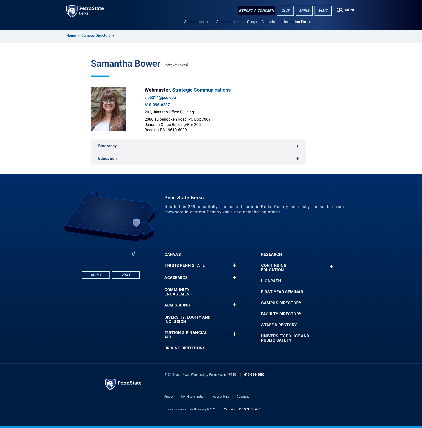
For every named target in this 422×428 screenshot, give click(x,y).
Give (285, 11)
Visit (323, 11)
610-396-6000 (254, 375)
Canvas (172, 254)
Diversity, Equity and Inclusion (187, 319)
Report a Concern (256, 10)
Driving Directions (185, 348)
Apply (304, 11)
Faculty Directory (281, 314)
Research (271, 254)
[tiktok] (134, 253)
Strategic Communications (201, 90)
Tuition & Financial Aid (185, 334)
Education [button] (107, 158)
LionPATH (271, 281)
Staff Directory (279, 325)
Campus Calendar (261, 21)
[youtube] (111, 253)
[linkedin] (99, 253)
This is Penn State (184, 265)
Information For (294, 21)
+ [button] (234, 265)
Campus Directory (96, 35)
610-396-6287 (157, 104)
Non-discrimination (193, 396)
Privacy (168, 396)
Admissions (194, 21)
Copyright (243, 396)
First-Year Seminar (282, 292)
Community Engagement (178, 292)
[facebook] (88, 253)
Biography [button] (107, 146)
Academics (225, 21)
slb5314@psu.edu (160, 97)
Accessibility (221, 396)
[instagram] (122, 253)
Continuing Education (274, 267)
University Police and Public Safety (285, 338)
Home (71, 35)
